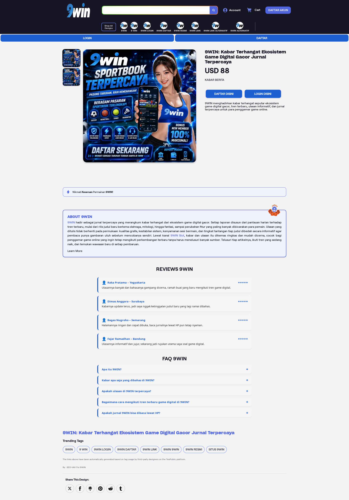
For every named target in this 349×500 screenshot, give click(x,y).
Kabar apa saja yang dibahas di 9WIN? (128, 380)
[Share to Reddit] (110, 488)
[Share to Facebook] (80, 488)
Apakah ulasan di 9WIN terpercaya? (126, 391)
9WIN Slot (177, 235)
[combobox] (156, 10)
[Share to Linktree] (90, 488)
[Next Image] (193, 106)
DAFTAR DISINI (224, 93)
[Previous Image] (86, 106)
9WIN (71, 222)
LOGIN (87, 38)
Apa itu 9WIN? (111, 369)
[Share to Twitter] (69, 488)
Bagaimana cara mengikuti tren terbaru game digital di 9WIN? (145, 402)
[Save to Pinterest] (100, 488)
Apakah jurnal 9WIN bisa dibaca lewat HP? (131, 413)
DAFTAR (261, 38)
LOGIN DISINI (262, 93)
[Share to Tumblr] (120, 488)
